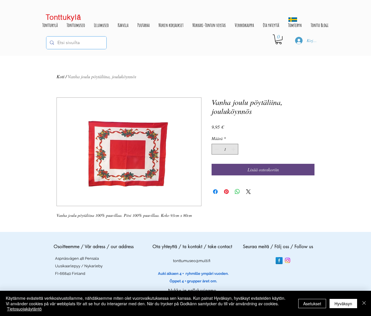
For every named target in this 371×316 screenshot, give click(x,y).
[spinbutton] (225, 149)
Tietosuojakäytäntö (24, 309)
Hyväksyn (343, 303)
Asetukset (312, 303)
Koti (60, 76)
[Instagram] (287, 260)
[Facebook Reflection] (279, 260)
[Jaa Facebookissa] (215, 191)
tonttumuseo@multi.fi (191, 261)
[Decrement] (216, 149)
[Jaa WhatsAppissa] (237, 191)
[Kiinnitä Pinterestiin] (226, 191)
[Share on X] (248, 191)
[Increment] (233, 149)
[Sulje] (364, 303)
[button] (278, 39)
